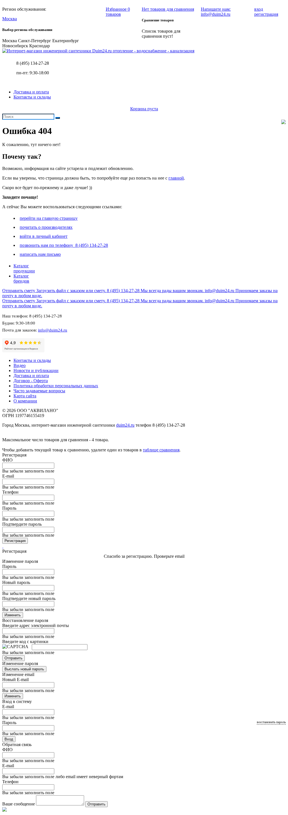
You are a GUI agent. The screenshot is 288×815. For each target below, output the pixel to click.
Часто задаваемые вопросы (39, 390)
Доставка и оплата (31, 91)
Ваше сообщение (18, 803)
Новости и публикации (36, 370)
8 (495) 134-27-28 (32, 63)
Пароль (9, 508)
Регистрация (15, 541)
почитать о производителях (46, 227)
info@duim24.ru (52, 330)
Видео (20, 365)
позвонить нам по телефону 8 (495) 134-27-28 (64, 245)
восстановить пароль (271, 722)
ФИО (7, 460)
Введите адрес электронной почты (35, 625)
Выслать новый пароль (24, 669)
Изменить (12, 615)
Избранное (118, 12)
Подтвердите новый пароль (28, 598)
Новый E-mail (15, 679)
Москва (9, 18)
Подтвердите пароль (22, 524)
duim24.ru (125, 425)
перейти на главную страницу (49, 218)
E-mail (8, 476)
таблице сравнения (161, 449)
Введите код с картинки (25, 641)
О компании (25, 400)
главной (176, 178)
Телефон (10, 492)
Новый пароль (16, 582)
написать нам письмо (40, 254)
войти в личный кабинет (44, 236)
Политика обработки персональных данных (56, 385)
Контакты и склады (32, 97)
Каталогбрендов (21, 278)
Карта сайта (25, 395)
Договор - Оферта (31, 380)
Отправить (13, 658)
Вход (8, 739)
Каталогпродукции (24, 268)
